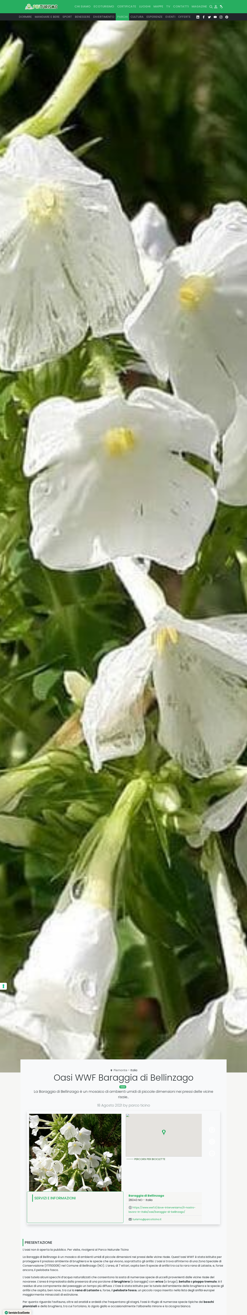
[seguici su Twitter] (209, 16)
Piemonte (120, 1070)
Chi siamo (82, 6)
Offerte (184, 17)
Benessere (82, 17)
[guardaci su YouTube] (215, 16)
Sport (67, 17)
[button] (164, 1132)
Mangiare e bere (47, 17)
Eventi (170, 17)
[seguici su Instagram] (221, 16)
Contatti (181, 6)
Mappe (158, 6)
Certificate (126, 6)
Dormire (25, 17)
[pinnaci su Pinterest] (227, 16)
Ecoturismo (104, 6)
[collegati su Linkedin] (198, 16)
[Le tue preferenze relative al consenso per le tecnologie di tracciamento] (3, 986)
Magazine (199, 6)
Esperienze (154, 17)
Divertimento (103, 17)
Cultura (137, 17)
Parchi (122, 17)
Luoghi (145, 6)
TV (168, 6)
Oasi (122, 1087)
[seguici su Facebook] (203, 16)
